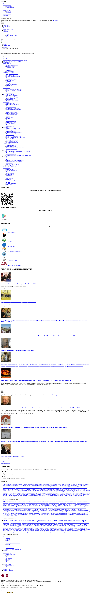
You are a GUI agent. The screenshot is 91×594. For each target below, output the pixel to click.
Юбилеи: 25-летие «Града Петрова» (12, 61)
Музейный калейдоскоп (12, 100)
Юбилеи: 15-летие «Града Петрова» (15, 160)
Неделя (8, 182)
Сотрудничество (10, 7)
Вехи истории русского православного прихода (15, 60)
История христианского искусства (14, 90)
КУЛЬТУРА (6, 102)
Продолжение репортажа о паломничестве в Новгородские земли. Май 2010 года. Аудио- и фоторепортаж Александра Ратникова (34, 427)
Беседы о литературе (11, 103)
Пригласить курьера (12, 260)
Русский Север (10, 105)
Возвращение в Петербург (12, 96)
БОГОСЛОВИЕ (7, 63)
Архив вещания (10, 541)
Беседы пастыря (10, 80)
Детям (7, 560)
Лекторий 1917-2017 (8, 570)
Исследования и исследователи (13, 109)
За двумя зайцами (10, 123)
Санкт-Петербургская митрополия (14, 77)
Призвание (9, 175)
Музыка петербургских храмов (13, 152)
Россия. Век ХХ (10, 138)
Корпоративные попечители (14, 265)
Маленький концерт (11, 154)
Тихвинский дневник (11, 79)
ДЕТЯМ (5, 156)
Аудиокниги (9, 558)
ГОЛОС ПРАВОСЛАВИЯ (9, 166)
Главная (5, 44)
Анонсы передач (10, 548)
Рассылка (5, 550)
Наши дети (9, 184)
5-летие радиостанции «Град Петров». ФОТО (12, 456)
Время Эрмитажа (10, 98)
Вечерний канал (10, 173)
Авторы (5, 30)
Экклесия (8, 81)
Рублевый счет (11, 246)
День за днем (6, 546)
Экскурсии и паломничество (10, 3)
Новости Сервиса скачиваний (13, 164)
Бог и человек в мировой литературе (15, 147)
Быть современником (11, 112)
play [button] (2, 390)
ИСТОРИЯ (6, 127)
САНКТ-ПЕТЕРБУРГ (8, 94)
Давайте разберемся (11, 183)
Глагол (8, 116)
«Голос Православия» (11, 35)
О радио (8, 538)
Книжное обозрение (11, 122)
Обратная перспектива (11, 114)
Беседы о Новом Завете (12, 65)
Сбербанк (10, 241)
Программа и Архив (8, 29)
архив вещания (4, 50)
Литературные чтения (11, 149)
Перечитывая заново (11, 146)
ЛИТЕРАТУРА (7, 143)
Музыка (8, 555)
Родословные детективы (12, 142)
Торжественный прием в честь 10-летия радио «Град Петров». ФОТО (18, 283)
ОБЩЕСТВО (6, 45)
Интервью (8, 12)
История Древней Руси (11, 130)
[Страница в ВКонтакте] (2, 575)
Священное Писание (11, 554)
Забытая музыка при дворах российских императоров (19, 155)
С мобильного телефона (13, 237)
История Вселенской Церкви (13, 128)
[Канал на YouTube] (7, 575)
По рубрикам (6, 58)
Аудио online (6, 25)
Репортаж (5, 47)
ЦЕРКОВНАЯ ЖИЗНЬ (9, 72)
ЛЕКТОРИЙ (6, 88)
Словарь (8, 119)
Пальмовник (9, 85)
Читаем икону (9, 93)
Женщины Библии (10, 66)
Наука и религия (10, 169)
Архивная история (10, 110)
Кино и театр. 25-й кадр (12, 113)
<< (1, 461)
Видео (7, 561)
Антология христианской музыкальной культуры (18, 151)
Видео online (6, 26)
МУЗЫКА (5, 150)
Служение (8, 86)
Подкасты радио (7, 10)
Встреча (8, 118)
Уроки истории (10, 135)
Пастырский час (10, 83)
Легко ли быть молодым (12, 171)
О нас (4, 33)
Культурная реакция (11, 121)
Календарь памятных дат (12, 140)
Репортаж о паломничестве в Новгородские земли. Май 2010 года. (17, 350)
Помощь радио (7, 5)
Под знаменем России (11, 141)
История (8, 559)
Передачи (5, 31)
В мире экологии (10, 174)
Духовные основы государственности (15, 91)
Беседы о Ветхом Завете (12, 69)
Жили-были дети (10, 157)
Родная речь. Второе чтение (13, 108)
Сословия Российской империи (14, 132)
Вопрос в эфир (7, 27)
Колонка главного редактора (13, 76)
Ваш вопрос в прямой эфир (13, 543)
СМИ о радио (9, 36)
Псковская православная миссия (14, 136)
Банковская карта (12, 232)
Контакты (5, 15)
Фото (7, 34)
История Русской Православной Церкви (16, 137)
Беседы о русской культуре (12, 104)
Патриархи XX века (11, 131)
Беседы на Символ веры (12, 74)
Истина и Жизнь (10, 71)
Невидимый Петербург (11, 95)
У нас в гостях (9, 124)
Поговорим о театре (11, 107)
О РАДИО (5, 159)
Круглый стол (9, 178)
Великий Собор (10, 75)
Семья (7, 177)
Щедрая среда (9, 163)
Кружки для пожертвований (14, 251)
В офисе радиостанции (13, 255)
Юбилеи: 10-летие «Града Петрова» (15, 161)
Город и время (9, 99)
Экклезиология (10, 67)
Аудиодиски (6, 8)
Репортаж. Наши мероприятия (16, 180)
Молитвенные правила (11, 84)
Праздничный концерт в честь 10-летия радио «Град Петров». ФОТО (18, 302)
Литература (9, 556)
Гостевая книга (7, 14)
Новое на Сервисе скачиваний (13, 549)
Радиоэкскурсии (10, 126)
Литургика (9, 70)
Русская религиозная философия (14, 89)
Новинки (8, 11)
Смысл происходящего (11, 170)
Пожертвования (10, 6)
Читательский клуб (11, 145)
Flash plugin (55, 20)
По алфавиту (6, 62)
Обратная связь (10, 165)
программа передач (5, 463)
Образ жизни (9, 117)
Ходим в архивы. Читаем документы (15, 133)
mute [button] (2, 392)
